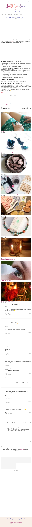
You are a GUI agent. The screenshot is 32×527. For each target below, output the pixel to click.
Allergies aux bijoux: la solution (6, 236)
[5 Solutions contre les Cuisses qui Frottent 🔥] (16, 121)
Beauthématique (10, 14)
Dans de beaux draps (8, 485)
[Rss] (19, 11)
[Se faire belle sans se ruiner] (16, 205)
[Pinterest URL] (3, 460)
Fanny (11, 18)
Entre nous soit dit (8, 401)
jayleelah (6, 326)
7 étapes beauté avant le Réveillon (6, 257)
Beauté (5, 14)
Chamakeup (6, 346)
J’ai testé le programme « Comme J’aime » (10, 478)
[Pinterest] (15, 11)
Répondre (29, 313)
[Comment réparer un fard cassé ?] (16, 163)
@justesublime (16, 470)
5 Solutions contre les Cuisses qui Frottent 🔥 (8, 131)
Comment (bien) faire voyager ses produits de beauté (9, 194)
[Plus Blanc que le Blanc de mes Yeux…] (16, 270)
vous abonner (22, 449)
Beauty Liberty (7, 313)
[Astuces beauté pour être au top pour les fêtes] (16, 291)
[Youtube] (19, 519)
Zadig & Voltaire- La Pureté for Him (10, 476)
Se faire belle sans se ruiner (5, 215)
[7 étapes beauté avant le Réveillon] (16, 247)
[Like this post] (18, 95)
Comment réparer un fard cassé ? (6, 173)
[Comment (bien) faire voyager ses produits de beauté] (16, 184)
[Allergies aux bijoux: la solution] (16, 226)
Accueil (2, 14)
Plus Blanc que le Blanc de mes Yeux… (7, 280)
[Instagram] (23, 1)
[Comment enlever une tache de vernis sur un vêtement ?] (16, 142)
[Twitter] (10, 519)
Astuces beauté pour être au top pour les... (7, 301)
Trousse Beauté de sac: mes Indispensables (8, 259)
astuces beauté (3, 92)
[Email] (21, 519)
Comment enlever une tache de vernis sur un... (8, 152)
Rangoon (12, 41)
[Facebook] (22, 1)
